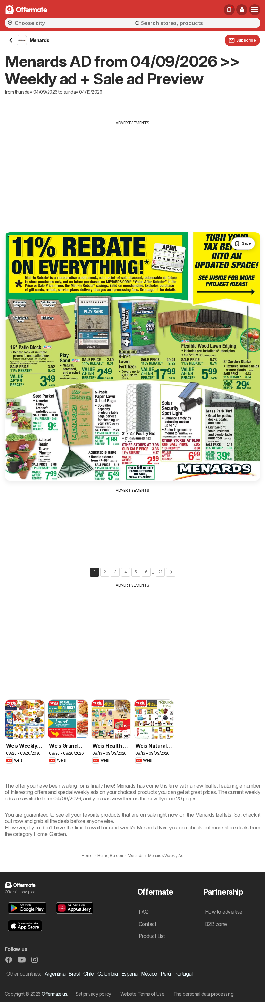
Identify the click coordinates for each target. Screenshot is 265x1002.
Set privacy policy (93, 994)
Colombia (107, 973)
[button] (241, 9)
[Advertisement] (132, 174)
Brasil (74, 973)
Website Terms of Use (142, 994)
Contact (147, 924)
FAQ (143, 911)
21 (160, 572)
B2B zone (216, 924)
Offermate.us (54, 994)
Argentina (54, 973)
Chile (88, 973)
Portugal (183, 973)
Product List (152, 936)
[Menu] (254, 9)
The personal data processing (203, 994)
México (149, 973)
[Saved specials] (229, 9)
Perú (166, 973)
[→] (170, 572)
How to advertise (223, 911)
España (129, 973)
